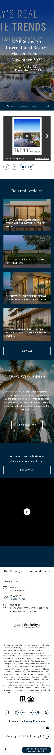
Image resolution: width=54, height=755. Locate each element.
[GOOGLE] (38, 712)
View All (27, 351)
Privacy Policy (39, 736)
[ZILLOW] (45, 712)
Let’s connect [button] (27, 425)
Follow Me (27, 470)
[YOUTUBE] (23, 712)
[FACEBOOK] (8, 712)
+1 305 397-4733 (17, 599)
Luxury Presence (34, 721)
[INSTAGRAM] (16, 712)
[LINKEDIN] (31, 712)
